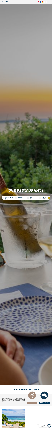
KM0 (32, 402)
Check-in (27, 1)
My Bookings (33, 1)
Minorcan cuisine (44, 402)
